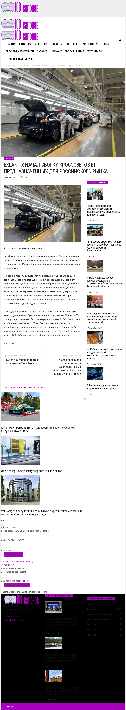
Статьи (105, 44)
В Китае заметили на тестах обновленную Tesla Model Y (21, 361)
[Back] (2, 524)
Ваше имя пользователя (12, 540)
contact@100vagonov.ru (15, 620)
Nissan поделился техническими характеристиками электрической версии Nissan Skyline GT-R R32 (66, 366)
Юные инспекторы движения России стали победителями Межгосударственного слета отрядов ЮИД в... (61, 623)
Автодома (25, 44)
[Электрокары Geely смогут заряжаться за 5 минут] (42, 450)
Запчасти (43, 51)
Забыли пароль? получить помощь (17, 561)
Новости (57, 44)
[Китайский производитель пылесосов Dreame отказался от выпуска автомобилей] (42, 406)
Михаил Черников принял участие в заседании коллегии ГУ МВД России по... (63, 690)
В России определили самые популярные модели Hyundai (102, 387)
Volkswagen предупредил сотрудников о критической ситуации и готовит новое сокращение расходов (41, 512)
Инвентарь (41, 44)
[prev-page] (2, 520)
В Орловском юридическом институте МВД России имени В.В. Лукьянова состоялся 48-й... (62, 657)
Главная (10, 44)
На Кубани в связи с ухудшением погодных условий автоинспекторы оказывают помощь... (104, 354)
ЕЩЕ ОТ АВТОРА (36, 387)
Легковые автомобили (19, 51)
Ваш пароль (6, 550)
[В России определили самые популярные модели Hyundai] (104, 373)
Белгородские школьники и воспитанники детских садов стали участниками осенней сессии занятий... (102, 318)
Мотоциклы (94, 51)
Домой (6, 65)
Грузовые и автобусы (19, 58)
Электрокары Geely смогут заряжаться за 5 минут (31, 471)
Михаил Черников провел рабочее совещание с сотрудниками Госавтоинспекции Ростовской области (104, 282)
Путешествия (89, 44)
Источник (9, 343)
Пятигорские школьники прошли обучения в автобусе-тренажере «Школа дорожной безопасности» (104, 246)
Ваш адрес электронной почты (15, 581)
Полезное (71, 44)
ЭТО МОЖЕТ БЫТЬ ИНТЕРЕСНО (15, 387)
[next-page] (3, 520)
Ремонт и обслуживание (68, 51)
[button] (120, 40)
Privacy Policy (7, 565)
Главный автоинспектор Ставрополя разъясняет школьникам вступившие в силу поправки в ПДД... (103, 210)
